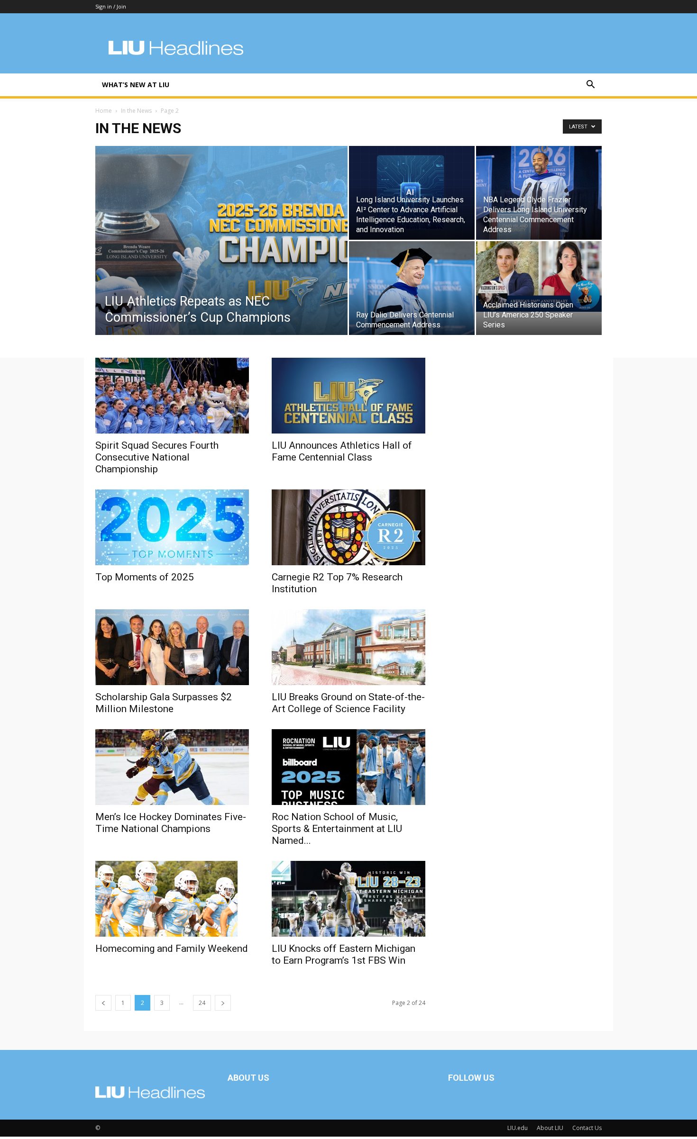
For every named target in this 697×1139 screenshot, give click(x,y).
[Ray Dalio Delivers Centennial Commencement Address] (412, 288)
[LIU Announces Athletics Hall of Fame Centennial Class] (348, 396)
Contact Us (587, 1128)
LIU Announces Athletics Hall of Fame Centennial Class (342, 451)
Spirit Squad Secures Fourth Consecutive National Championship (157, 457)
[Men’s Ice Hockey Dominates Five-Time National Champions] (172, 767)
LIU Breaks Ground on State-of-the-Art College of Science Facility (348, 702)
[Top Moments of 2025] (172, 527)
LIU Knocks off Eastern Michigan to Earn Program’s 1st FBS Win (343, 954)
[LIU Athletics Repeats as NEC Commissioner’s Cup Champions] (221, 255)
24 (202, 1003)
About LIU (550, 1128)
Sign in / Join (110, 6)
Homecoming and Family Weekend (171, 948)
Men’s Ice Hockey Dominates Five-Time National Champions (170, 822)
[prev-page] (103, 1003)
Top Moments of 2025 (144, 577)
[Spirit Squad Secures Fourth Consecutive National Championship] (172, 396)
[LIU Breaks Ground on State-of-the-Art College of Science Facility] (348, 647)
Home (103, 111)
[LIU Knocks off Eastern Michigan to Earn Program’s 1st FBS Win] (348, 899)
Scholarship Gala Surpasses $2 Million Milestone (163, 702)
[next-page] (223, 1003)
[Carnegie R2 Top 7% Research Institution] (348, 527)
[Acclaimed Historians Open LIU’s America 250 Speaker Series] (539, 276)
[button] (590, 85)
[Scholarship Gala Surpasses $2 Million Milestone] (172, 647)
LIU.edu (517, 1128)
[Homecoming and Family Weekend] (172, 899)
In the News (136, 111)
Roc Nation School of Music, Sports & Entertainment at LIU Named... (337, 828)
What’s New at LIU (135, 84)
